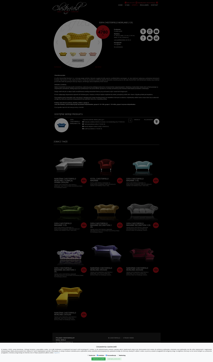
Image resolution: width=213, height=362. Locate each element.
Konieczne (92, 355)
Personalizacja (111, 355)
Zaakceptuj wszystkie (98, 359)
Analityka (101, 355)
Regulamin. (57, 353)
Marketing (122, 355)
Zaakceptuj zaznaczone (114, 359)
